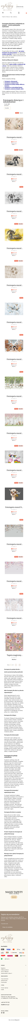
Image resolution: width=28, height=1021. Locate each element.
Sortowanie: (6, 105)
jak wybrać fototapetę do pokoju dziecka (13, 51)
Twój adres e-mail (4, 923)
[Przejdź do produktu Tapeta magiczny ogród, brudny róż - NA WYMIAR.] (14, 642)
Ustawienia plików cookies (6, 973)
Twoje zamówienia (4, 978)
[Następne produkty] (16, 665)
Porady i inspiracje (4, 987)
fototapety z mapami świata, (12, 83)
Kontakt (2, 989)
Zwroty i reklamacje (4, 971)
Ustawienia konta (4, 980)
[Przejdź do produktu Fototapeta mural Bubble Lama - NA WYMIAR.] (14, 457)
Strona (8, 665)
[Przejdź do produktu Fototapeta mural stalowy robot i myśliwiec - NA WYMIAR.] (14, 198)
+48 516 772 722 (19, 6)
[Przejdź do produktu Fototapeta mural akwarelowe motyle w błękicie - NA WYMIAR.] (14, 309)
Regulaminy (3, 968)
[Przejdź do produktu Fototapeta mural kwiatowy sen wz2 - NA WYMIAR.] (14, 531)
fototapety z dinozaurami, (11, 81)
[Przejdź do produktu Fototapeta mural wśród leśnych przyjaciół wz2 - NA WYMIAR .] (14, 383)
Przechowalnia (4, 982)
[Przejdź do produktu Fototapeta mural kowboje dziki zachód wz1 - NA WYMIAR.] (14, 346)
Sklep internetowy (14, 1020)
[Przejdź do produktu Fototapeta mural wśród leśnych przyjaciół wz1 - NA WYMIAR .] (14, 420)
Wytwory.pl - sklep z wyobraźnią (9, 16)
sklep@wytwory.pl (5, 1004)
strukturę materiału (7, 54)
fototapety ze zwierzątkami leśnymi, (13, 87)
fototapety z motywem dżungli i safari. (14, 89)
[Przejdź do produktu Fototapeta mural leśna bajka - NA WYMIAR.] (14, 605)
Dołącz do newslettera (7, 927)
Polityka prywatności (5, 969)
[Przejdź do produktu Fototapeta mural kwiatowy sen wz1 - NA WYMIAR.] (14, 568)
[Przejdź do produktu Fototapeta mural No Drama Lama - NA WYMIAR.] (14, 494)
